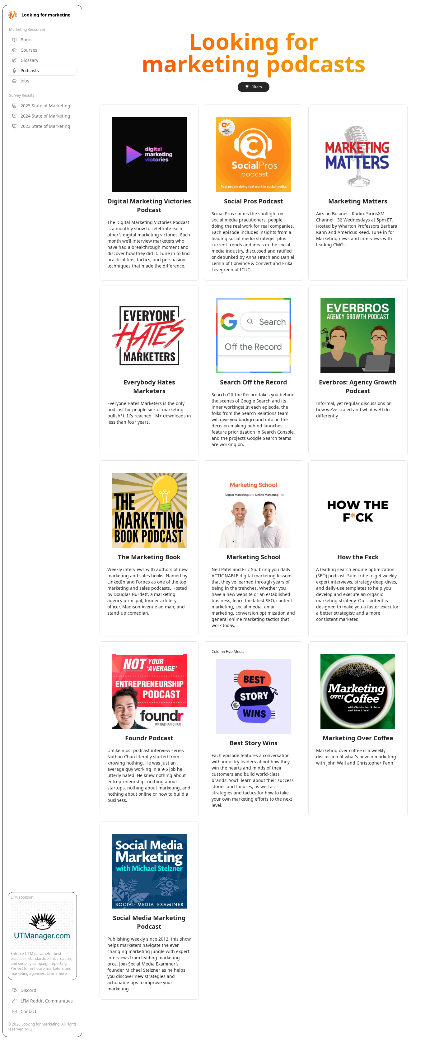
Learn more (57, 973)
